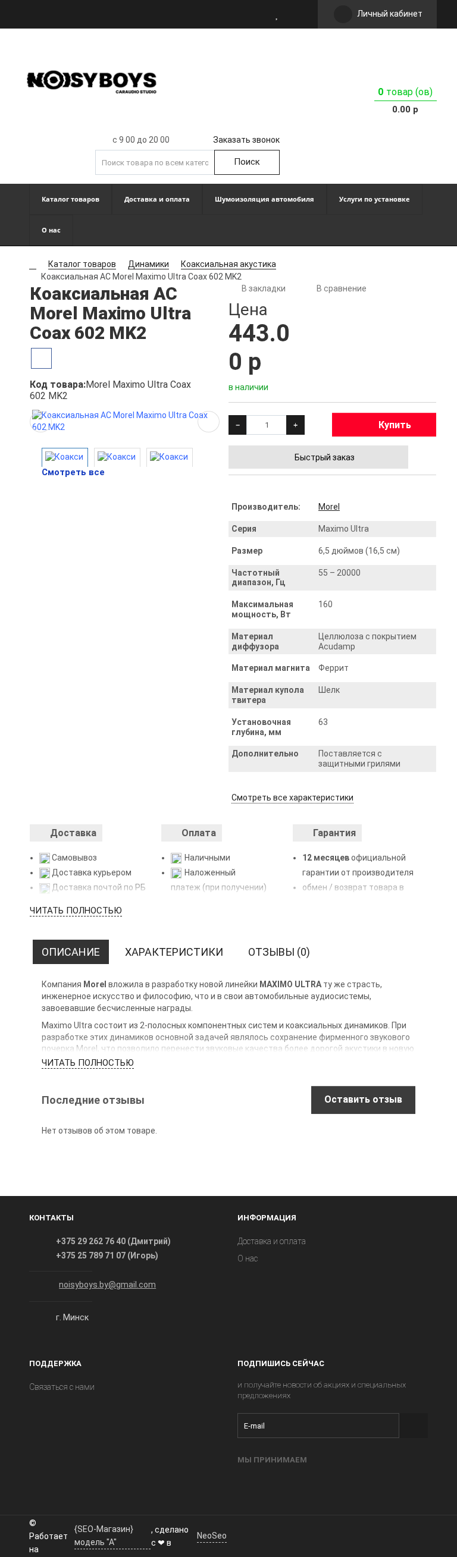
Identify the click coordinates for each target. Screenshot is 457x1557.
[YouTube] (263, 1534)
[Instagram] (239, 1534)
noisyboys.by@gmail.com (107, 1284)
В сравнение (342, 288)
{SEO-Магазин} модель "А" (103, 1535)
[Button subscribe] (413, 1425)
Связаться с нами (62, 1387)
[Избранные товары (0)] (277, 14)
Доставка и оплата (271, 1241)
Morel (329, 506)
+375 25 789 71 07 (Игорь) (107, 1255)
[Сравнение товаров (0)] (294, 14)
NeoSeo (212, 1535)
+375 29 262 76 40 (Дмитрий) (113, 1241)
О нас (247, 1258)
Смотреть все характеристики (292, 797)
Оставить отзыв (363, 1099)
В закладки (264, 288)
